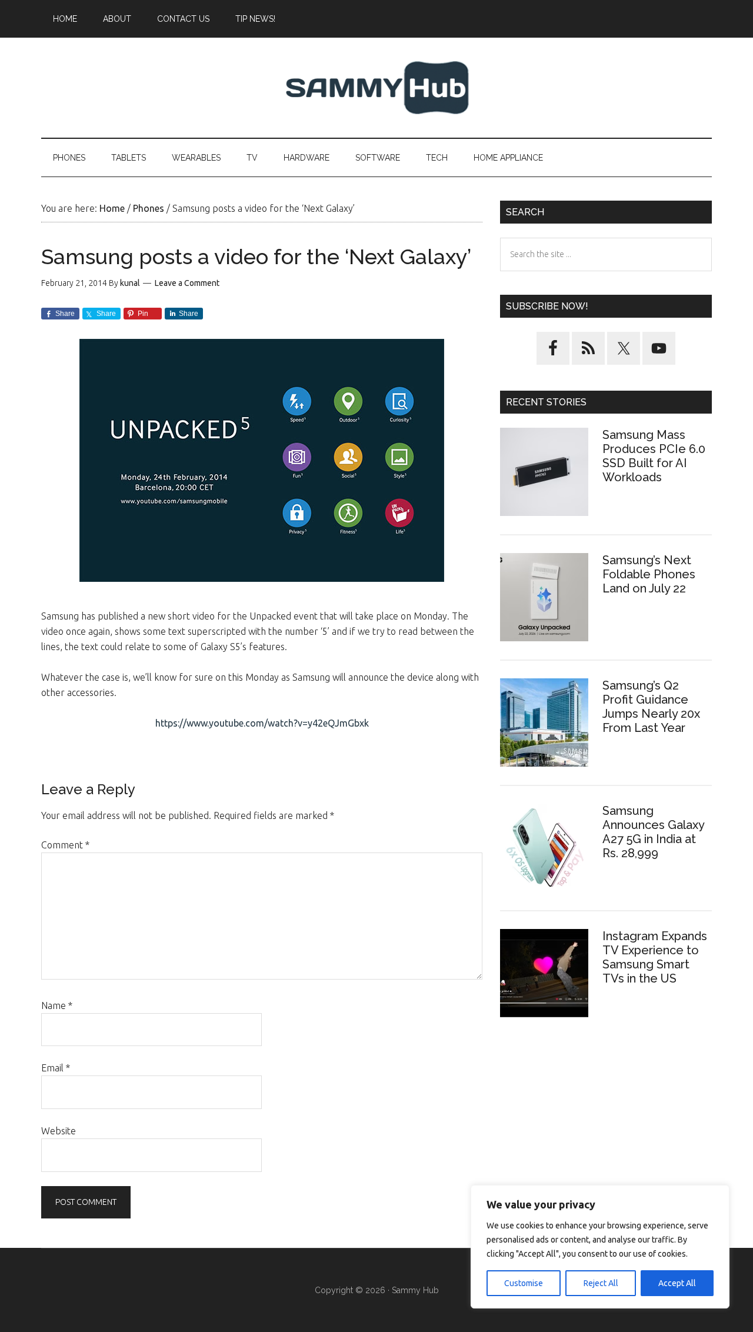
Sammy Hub (376, 87)
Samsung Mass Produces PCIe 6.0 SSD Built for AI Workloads (653, 456)
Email (55, 1068)
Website (58, 1130)
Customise (523, 1283)
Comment (65, 845)
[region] (600, 1246)
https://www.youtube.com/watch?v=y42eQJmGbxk (262, 723)
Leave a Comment (187, 283)
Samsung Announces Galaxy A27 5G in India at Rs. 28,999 (653, 832)
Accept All (677, 1283)
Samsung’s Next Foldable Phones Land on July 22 (648, 574)
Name (56, 1005)
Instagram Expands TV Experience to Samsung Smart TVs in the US (654, 957)
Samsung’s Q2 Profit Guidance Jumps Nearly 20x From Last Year (651, 706)
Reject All (601, 1283)
